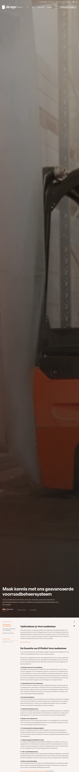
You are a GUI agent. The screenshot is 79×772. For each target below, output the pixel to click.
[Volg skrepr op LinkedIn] (73, 2)
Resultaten (41, 7)
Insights (49, 7)
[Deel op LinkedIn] (74, 625)
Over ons (56, 7)
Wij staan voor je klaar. (8, 633)
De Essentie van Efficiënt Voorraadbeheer (9, 629)
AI (32, 7)
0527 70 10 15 (43, 2)
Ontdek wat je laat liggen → (68, 7)
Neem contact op (25, 642)
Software (19, 7)
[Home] (9, 7)
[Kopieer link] (74, 629)
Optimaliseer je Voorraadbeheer (7, 625)
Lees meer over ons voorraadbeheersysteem (33, 771)
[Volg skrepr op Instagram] (76, 2)
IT (27, 7)
